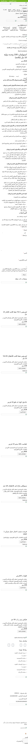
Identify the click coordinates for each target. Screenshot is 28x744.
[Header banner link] (14, 372)
